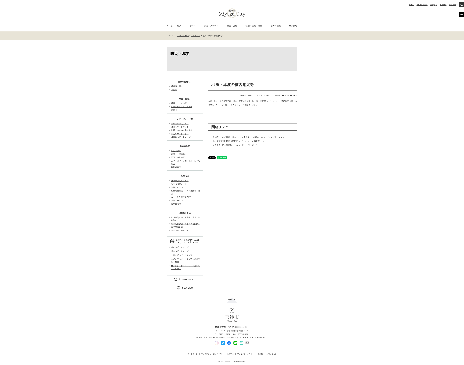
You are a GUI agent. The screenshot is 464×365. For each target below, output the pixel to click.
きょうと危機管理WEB (181, 197)
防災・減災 (195, 36)
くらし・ (174, 26)
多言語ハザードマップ (180, 137)
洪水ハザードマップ (179, 127)
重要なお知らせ (185, 82)
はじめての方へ (422, 5)
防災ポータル (177, 200)
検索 (461, 4)
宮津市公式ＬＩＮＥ (179, 181)
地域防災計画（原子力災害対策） (185, 224)
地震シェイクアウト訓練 (181, 107)
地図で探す (176, 151)
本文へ (411, 5)
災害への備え (185, 99)
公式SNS (443, 5)
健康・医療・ (254, 26)
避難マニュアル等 (179, 103)
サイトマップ (192, 354)
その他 (174, 90)
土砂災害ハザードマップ (181, 255)
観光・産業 (275, 26)
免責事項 (230, 354)
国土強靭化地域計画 (179, 231)
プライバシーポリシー (245, 354)
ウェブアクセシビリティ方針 (212, 354)
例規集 (260, 354)
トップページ (183, 36)
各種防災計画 (185, 213)
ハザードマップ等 (185, 119)
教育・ (211, 26)
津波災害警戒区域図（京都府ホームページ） (232, 141)
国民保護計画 (177, 227)
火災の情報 (176, 204)
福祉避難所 (176, 167)
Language (433, 5)
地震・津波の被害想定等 (181, 130)
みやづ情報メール (179, 184)
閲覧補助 (452, 5)
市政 (293, 26)
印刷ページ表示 (291, 95)
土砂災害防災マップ (179, 124)
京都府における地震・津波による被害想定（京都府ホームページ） (242, 137)
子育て (193, 26)
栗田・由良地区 (178, 157)
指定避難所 (185, 146)
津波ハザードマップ (179, 134)
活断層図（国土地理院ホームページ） (229, 145)
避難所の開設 (177, 86)
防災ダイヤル (177, 187)
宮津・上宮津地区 (179, 154)
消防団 (174, 110)
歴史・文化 (232, 26)
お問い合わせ (271, 354)
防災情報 (185, 176)
